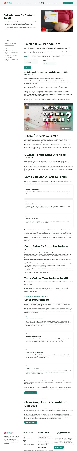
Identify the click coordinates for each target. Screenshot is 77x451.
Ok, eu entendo (58, 447)
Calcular (27, 67)
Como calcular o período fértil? (11, 50)
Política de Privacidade (68, 444)
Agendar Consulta (68, 3)
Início (24, 435)
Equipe (24, 440)
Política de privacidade (28, 438)
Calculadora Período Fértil (41, 3)
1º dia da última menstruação (31, 58)
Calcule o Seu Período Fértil (10, 43)
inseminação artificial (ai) (43, 311)
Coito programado (8, 57)
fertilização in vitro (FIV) (57, 311)
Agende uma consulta (30, 392)
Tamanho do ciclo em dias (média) (48, 59)
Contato (24, 443)
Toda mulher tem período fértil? (11, 55)
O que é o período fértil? (9, 45)
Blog (24, 441)
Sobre (24, 437)
